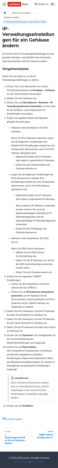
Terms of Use (37, 461)
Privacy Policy (21, 461)
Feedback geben (14, 419)
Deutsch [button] (42, 4)
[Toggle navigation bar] (4, 4)
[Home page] (5, 13)
